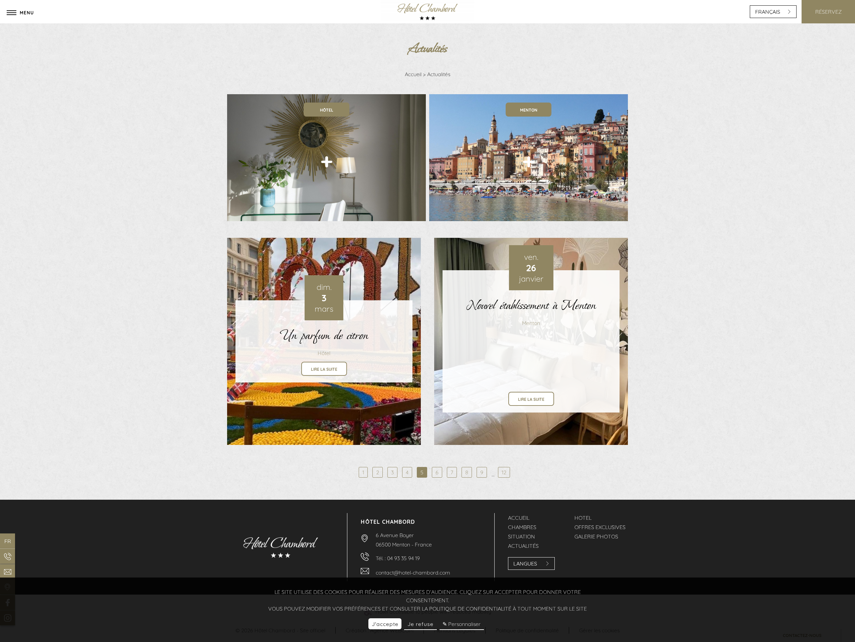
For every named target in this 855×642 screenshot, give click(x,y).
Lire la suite (324, 369)
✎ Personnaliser (462, 624)
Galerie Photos (596, 536)
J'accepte (385, 624)
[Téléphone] (7, 556)
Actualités (523, 545)
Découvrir (326, 206)
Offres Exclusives (600, 527)
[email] (7, 571)
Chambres (522, 527)
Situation (521, 536)
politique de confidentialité (470, 608)
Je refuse (420, 624)
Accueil (414, 74)
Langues (525, 563)
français (767, 11)
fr (7, 541)
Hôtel (324, 353)
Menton (531, 323)
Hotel (582, 517)
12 (504, 472)
